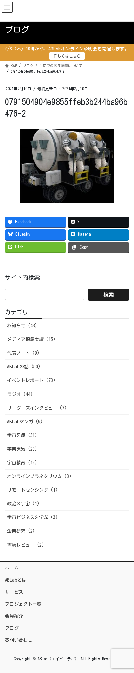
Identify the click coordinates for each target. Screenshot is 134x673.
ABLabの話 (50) (24, 366)
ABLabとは (15, 580)
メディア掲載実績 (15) (31, 339)
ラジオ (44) (20, 394)
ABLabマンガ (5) (25, 421)
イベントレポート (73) (31, 380)
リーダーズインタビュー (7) (37, 408)
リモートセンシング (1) (32, 490)
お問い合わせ (18, 640)
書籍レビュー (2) (25, 545)
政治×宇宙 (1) (23, 503)
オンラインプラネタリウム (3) (39, 476)
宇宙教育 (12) (22, 462)
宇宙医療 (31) (22, 435)
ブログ (12, 628)
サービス (14, 592)
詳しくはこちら (67, 56)
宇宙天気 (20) (22, 449)
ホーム (12, 568)
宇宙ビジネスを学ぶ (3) (32, 517)
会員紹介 (14, 616)
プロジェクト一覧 (23, 604)
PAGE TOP (123, 647)
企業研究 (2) (21, 531)
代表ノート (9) (23, 353)
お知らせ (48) (22, 325)
